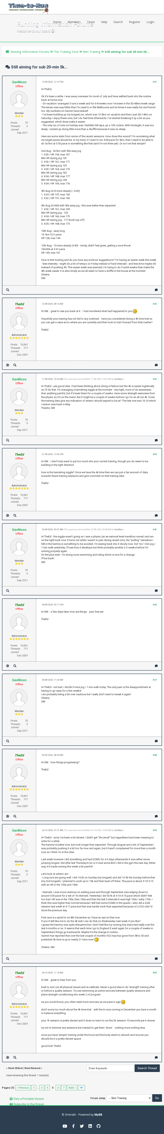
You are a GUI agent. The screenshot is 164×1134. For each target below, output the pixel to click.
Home (57, 22)
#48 (155, 755)
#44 (155, 454)
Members (74, 22)
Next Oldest (15, 1068)
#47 (155, 680)
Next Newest (32, 1068)
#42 (155, 304)
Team (91, 22)
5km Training (91, 52)
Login (150, 22)
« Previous (23, 1087)
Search (118, 22)
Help (104, 22)
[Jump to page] (81, 1087)
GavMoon (19, 82)
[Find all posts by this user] (8, 290)
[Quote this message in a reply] (156, 290)
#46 (155, 604)
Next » (72, 1087)
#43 (155, 379)
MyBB (98, 1114)
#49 (155, 830)
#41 (155, 82)
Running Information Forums (30, 52)
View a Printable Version (28, 1098)
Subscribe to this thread (29, 1104)
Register (134, 22)
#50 (155, 972)
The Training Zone (66, 52)
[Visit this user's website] (8, 365)
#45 (155, 529)
